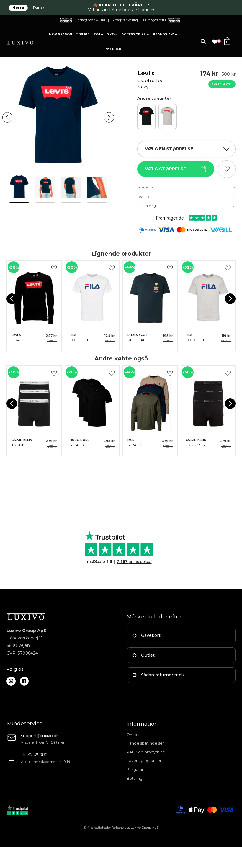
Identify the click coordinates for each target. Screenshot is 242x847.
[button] (7, 117)
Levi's (150, 80)
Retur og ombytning (146, 752)
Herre (18, 7)
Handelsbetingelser (145, 743)
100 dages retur (154, 20)
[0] (215, 42)
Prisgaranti (137, 769)
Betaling (135, 778)
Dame (38, 7)
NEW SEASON (60, 34)
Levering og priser (144, 760)
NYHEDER (113, 49)
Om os (133, 734)
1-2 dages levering (124, 20)
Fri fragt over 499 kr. (91, 20)
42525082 (38, 755)
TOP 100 (83, 34)
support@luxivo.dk (40, 735)
